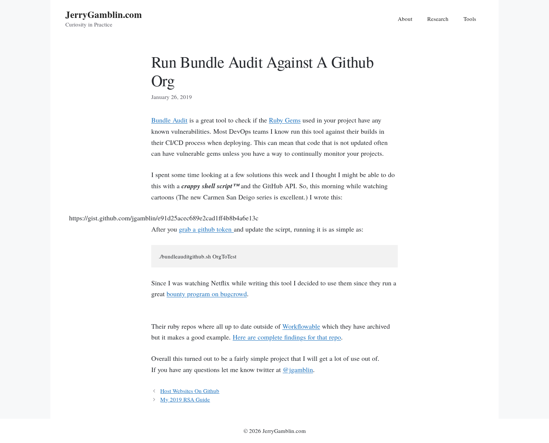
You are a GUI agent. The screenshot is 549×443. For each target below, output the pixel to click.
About (405, 18)
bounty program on (207, 293)
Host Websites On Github (189, 390)
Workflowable (301, 326)
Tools (469, 18)
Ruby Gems (285, 119)
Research (438, 18)
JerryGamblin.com (103, 14)
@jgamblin (298, 369)
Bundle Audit (169, 119)
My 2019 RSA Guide (185, 399)
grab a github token (206, 228)
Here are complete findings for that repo (287, 336)
